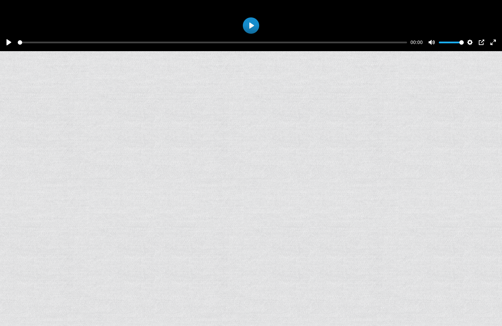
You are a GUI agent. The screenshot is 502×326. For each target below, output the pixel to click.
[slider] (212, 42)
